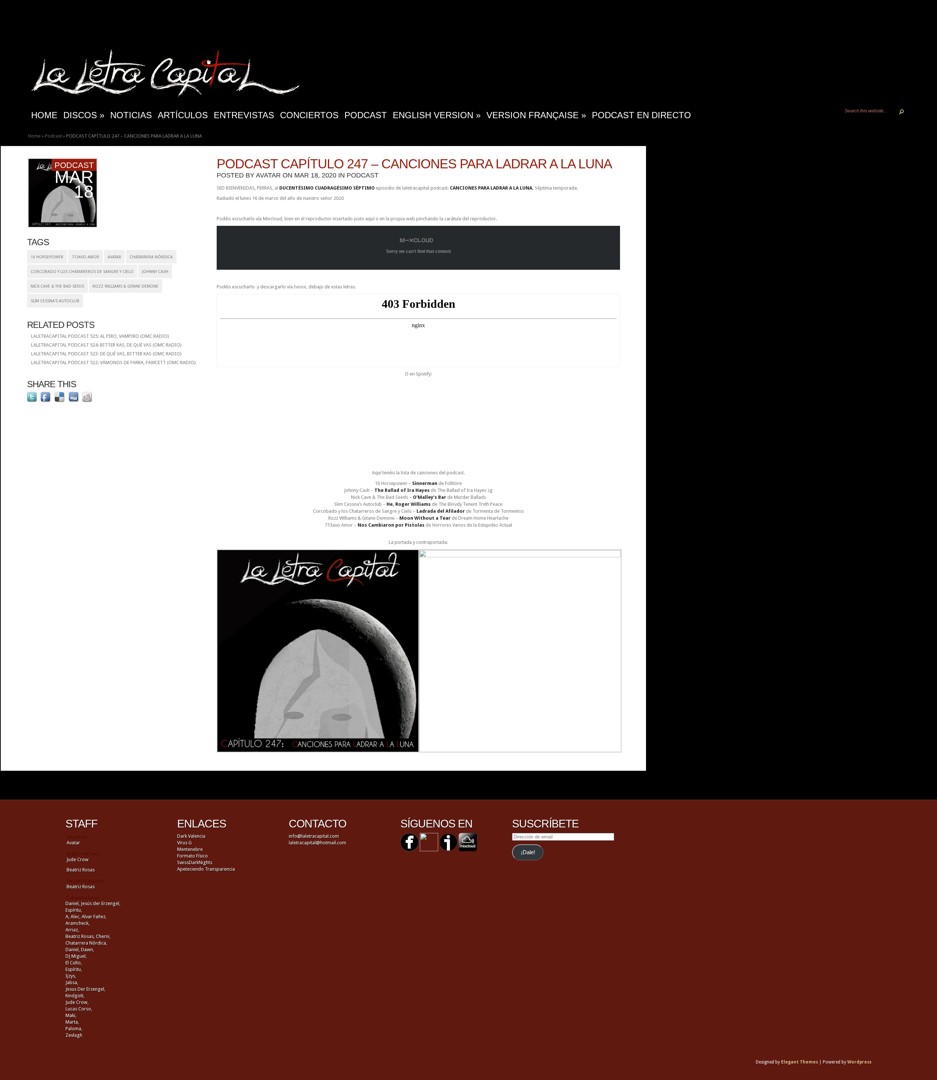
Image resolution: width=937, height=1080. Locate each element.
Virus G (184, 842)
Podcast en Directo (641, 115)
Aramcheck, (78, 923)
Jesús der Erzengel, (100, 903)
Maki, (71, 1015)
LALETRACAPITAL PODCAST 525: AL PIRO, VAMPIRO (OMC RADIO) (100, 336)
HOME (44, 115)
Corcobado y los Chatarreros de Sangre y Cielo (82, 271)
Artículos (183, 115)
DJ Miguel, (76, 956)
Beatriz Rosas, (81, 936)
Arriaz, (72, 930)
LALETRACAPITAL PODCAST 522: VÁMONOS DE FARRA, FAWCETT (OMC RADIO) (113, 362)
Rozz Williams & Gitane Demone (125, 286)
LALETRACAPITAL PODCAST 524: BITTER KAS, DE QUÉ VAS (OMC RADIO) (106, 345)
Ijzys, (71, 976)
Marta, (72, 1022)
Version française (536, 115)
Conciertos (309, 115)
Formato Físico (192, 856)
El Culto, (74, 962)
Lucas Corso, (79, 1009)
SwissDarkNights (194, 862)
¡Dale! (528, 852)
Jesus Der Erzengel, (85, 989)
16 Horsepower (47, 257)
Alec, (76, 916)
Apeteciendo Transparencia (206, 869)
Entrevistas (244, 115)
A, (68, 916)
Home (34, 136)
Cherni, (103, 936)
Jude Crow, (77, 1002)
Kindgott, (75, 995)
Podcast (365, 115)
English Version (437, 115)
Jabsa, (72, 982)
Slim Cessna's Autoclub (55, 301)
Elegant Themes (799, 1062)
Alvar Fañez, (94, 916)
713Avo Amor (85, 257)
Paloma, (74, 1028)
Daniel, (73, 903)
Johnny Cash (155, 271)
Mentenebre (190, 849)
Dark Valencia (191, 836)
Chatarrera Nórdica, (86, 943)
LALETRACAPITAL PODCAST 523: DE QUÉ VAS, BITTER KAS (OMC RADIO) (106, 353)
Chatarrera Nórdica (151, 257)
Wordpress (859, 1062)
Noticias (131, 115)
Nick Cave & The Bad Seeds (57, 286)
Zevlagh (74, 1035)
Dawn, (87, 949)
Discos (83, 115)
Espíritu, (74, 910)
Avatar (114, 257)
